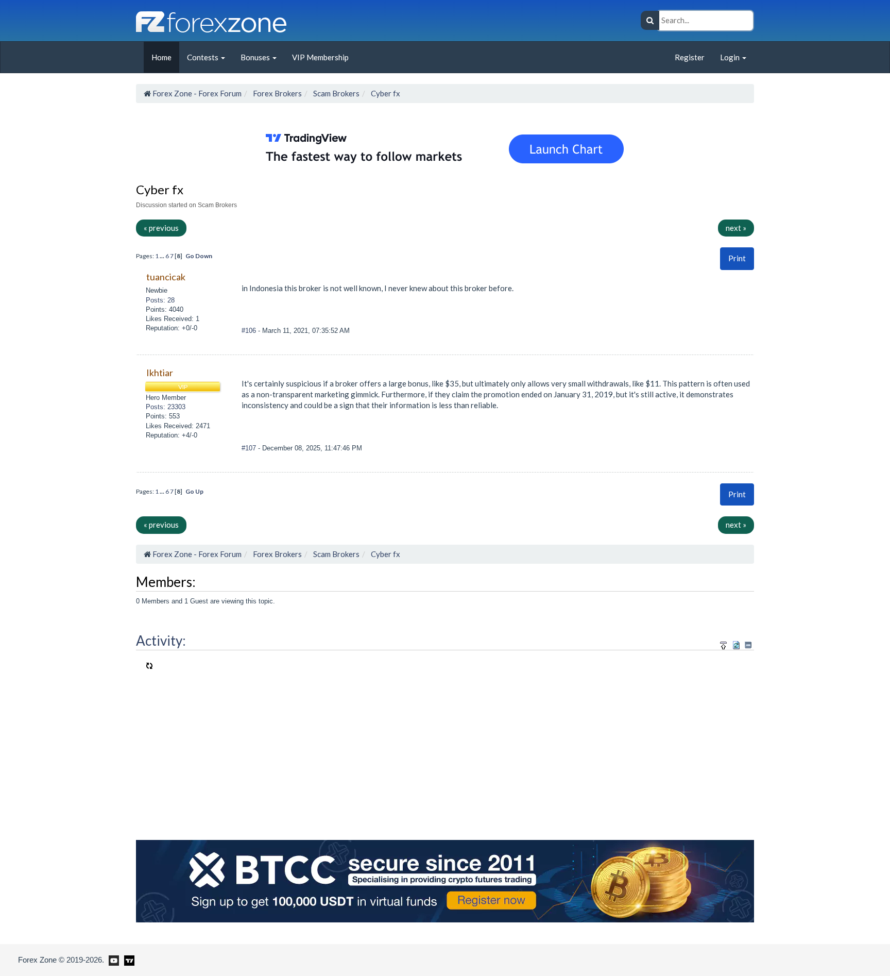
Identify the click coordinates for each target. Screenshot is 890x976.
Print (737, 258)
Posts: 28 (160, 300)
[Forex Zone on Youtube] (112, 959)
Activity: (161, 640)
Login (730, 57)
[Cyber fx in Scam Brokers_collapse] (748, 645)
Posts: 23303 (165, 407)
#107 (250, 448)
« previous (161, 227)
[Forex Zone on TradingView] (127, 959)
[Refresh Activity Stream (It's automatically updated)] (736, 643)
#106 (250, 330)
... (162, 256)
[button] (737, 258)
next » (736, 227)
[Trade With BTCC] (445, 880)
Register (690, 57)
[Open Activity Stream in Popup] (724, 643)
